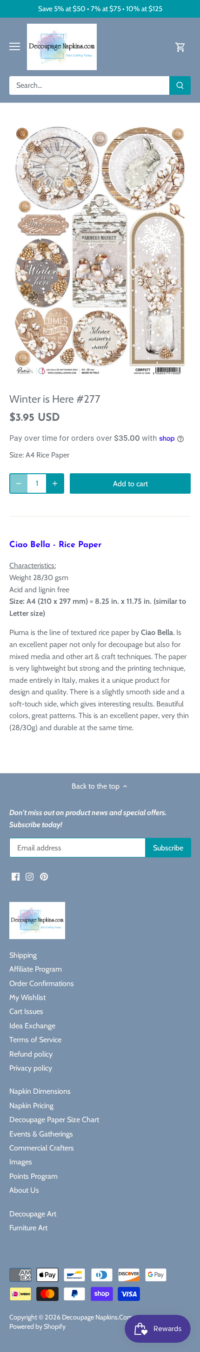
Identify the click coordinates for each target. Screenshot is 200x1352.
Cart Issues (26, 1011)
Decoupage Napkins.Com (97, 1317)
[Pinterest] (44, 876)
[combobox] (89, 85)
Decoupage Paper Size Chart (54, 1119)
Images (20, 1161)
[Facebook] (16, 876)
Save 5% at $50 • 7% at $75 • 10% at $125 (100, 8)
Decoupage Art (32, 1213)
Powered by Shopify (37, 1326)
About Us (24, 1190)
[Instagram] (29, 876)
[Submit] (180, 85)
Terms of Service (35, 1039)
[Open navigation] (14, 46)
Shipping (23, 955)
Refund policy (31, 1054)
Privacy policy (30, 1068)
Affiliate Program (35, 969)
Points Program (33, 1176)
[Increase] (55, 483)
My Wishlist (27, 997)
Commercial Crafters (41, 1147)
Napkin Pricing (31, 1105)
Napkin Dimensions (40, 1091)
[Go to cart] (180, 46)
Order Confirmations (41, 983)
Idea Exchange (32, 1025)
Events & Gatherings (41, 1134)
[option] (100, 250)
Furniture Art (28, 1227)
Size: (16, 455)
